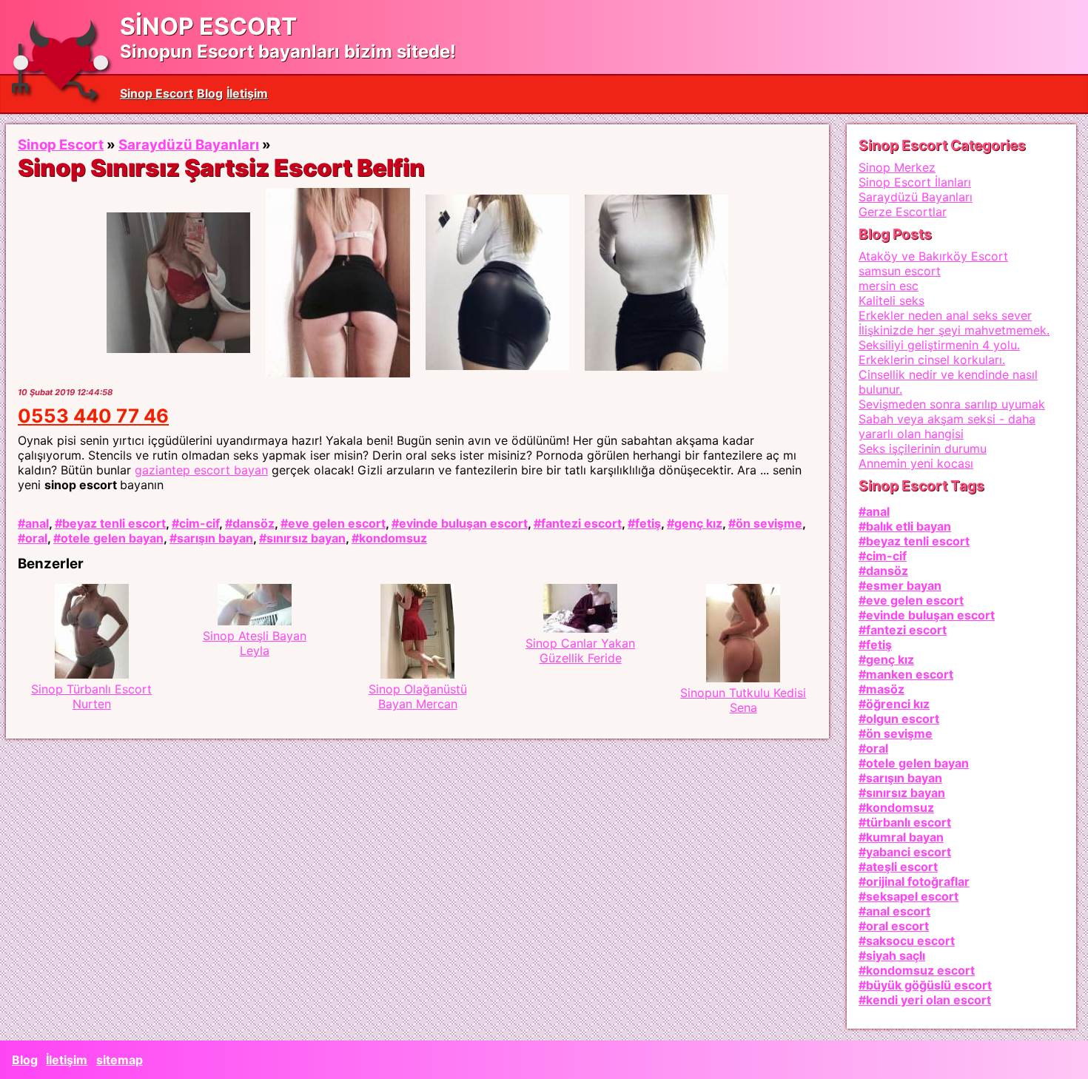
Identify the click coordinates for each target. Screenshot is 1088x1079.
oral (36, 538)
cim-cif (199, 523)
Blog (210, 93)
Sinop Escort (156, 93)
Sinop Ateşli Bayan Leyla (254, 643)
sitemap (119, 1059)
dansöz (253, 523)
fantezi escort (581, 523)
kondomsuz (393, 538)
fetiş (648, 523)
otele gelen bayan (112, 538)
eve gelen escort (337, 523)
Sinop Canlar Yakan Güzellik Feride (580, 650)
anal (37, 523)
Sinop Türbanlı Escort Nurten (91, 696)
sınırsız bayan (306, 538)
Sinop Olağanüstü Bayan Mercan (418, 696)
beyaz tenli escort (114, 523)
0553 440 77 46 (93, 415)
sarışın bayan (215, 538)
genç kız (698, 523)
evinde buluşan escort (463, 523)
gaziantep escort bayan (201, 470)
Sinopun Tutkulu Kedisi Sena (743, 700)
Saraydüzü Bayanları (188, 144)
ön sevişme (769, 523)
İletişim (247, 93)
